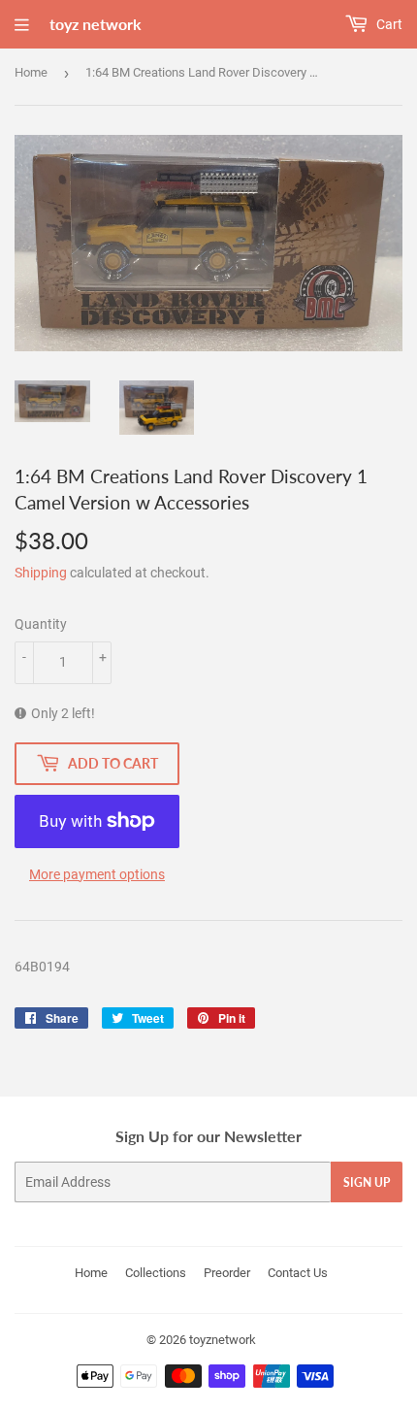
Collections (155, 1272)
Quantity (41, 624)
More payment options (97, 874)
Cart (387, 24)
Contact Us (298, 1272)
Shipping (41, 572)
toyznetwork (222, 1339)
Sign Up (366, 1182)
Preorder (227, 1272)
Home (31, 72)
